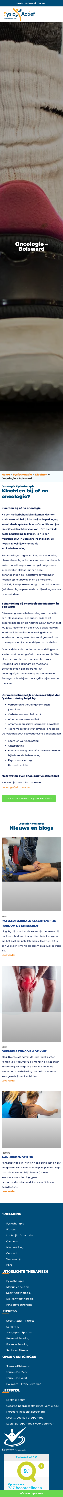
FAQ (9, 1265)
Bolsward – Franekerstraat (23, 1384)
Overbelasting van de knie (24, 1051)
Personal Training (17, 1338)
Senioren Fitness (17, 1350)
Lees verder (8, 955)
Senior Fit (12, 1326)
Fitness (11, 1229)
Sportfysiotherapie (18, 1292)
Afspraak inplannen (31, 1493)
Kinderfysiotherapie (19, 1304)
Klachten (41, 474)
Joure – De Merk (16, 1372)
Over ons (12, 1241)
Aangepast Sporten (19, 1332)
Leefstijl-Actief (15, 1399)
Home (6, 474)
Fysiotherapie (22, 474)
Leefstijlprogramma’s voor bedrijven (30, 1423)
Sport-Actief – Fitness (20, 1320)
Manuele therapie (18, 1287)
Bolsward (30, 3)
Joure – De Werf (16, 1378)
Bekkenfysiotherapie (20, 1298)
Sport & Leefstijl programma (25, 1417)
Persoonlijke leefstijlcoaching (25, 1411)
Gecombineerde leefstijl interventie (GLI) (32, 1405)
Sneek (19, 3)
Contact (11, 1253)
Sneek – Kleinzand (18, 1366)
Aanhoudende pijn (17, 1157)
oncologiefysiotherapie (16, 787)
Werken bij (13, 1259)
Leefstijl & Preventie (19, 1235)
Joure (41, 3)
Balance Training (17, 1344)
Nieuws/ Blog (15, 1247)
